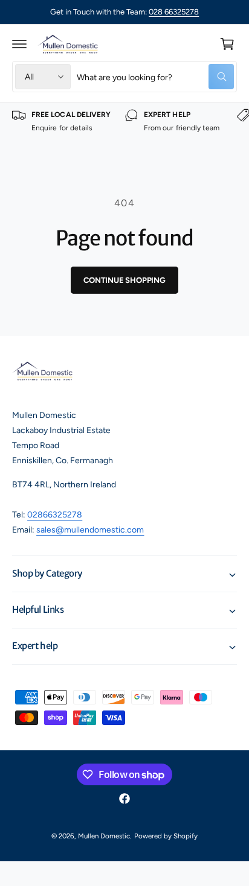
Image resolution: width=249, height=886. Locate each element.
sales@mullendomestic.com (90, 530)
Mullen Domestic (104, 836)
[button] (19, 44)
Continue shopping (124, 280)
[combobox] (155, 76)
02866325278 (54, 515)
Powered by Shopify (166, 836)
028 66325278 (174, 11)
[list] (124, 128)
